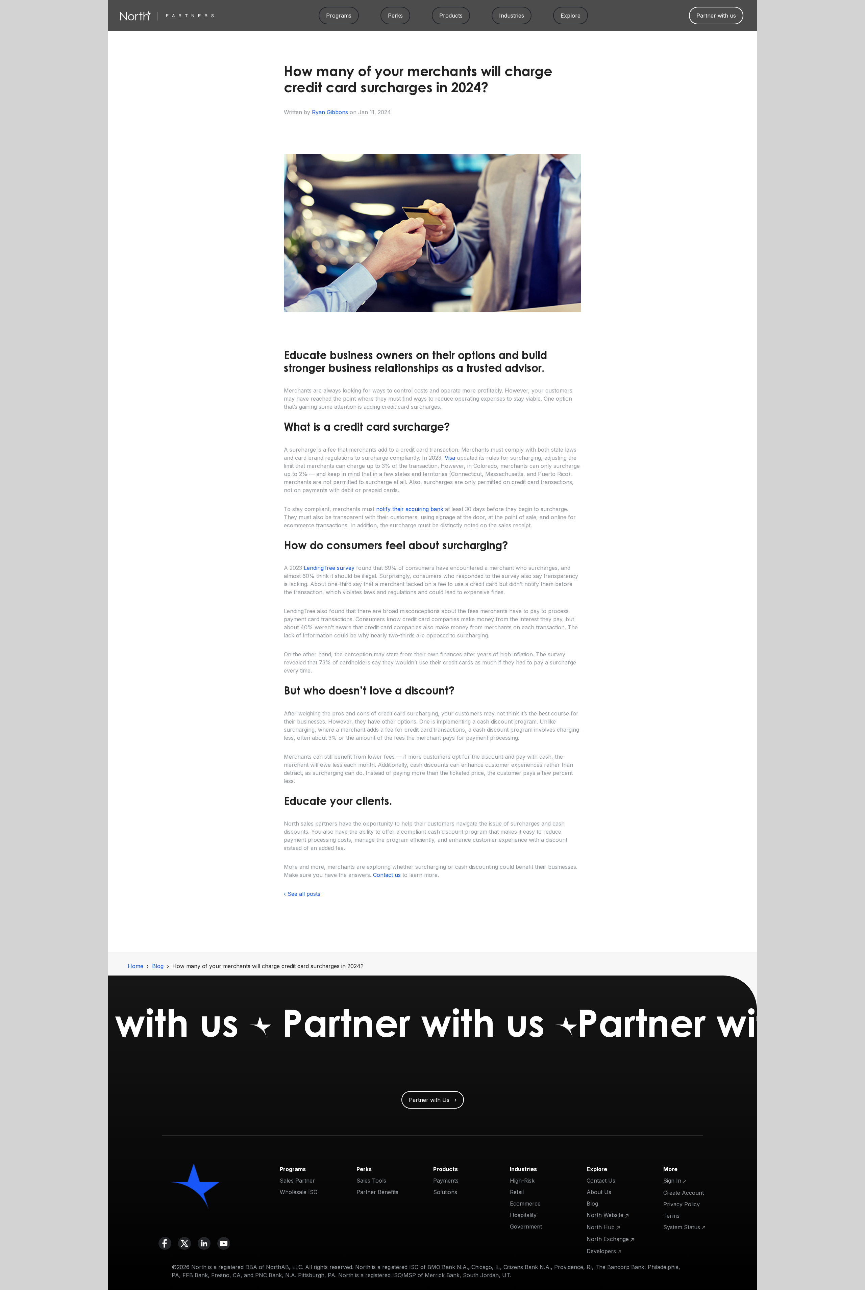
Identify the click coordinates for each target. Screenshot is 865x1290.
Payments (446, 1180)
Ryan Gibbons (330, 112)
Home (135, 966)
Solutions (445, 1192)
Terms (671, 1215)
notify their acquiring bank (409, 509)
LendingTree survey (329, 567)
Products (451, 15)
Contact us (387, 874)
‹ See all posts (302, 893)
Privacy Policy (681, 1204)
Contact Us (601, 1180)
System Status (681, 1227)
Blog (158, 966)
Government (526, 1226)
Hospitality (523, 1215)
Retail (517, 1192)
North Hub (601, 1227)
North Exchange (608, 1239)
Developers (601, 1251)
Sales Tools (371, 1180)
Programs (338, 15)
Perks (395, 15)
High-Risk (522, 1180)
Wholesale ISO (299, 1192)
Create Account (683, 1192)
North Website (605, 1215)
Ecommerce (525, 1203)
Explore (570, 15)
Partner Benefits (377, 1192)
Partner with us (716, 15)
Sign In (672, 1180)
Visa (450, 457)
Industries (511, 15)
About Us (599, 1192)
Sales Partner (297, 1180)
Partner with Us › (432, 1099)
